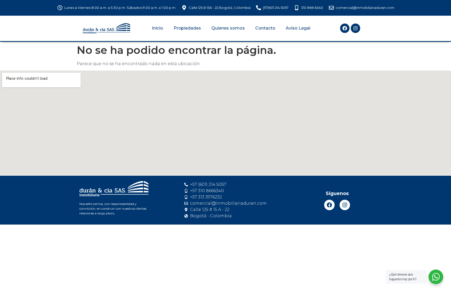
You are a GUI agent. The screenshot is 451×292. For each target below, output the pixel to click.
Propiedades (187, 28)
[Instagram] (355, 28)
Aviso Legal (298, 28)
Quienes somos (228, 28)
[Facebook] (344, 28)
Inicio (157, 28)
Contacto (265, 28)
